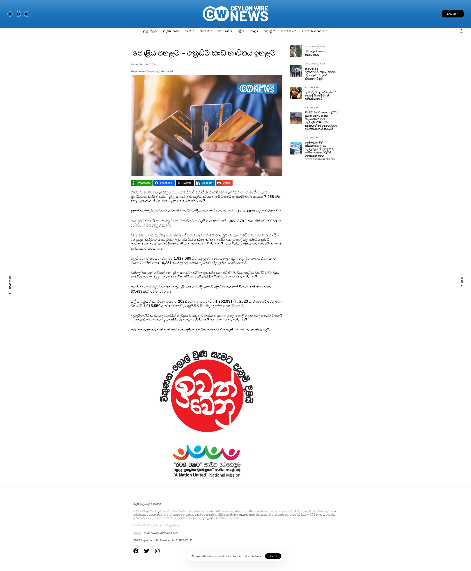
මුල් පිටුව (150, 31)
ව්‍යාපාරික (225, 31)
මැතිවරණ (171, 31)
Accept (273, 556)
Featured (167, 71)
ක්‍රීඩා (241, 31)
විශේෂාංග (289, 31)
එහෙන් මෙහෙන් (315, 31)
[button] (461, 31)
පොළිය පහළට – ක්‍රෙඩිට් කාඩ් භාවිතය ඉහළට (204, 53)
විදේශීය (206, 31)
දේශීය (189, 31)
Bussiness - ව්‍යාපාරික (144, 71)
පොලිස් (269, 31)
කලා (254, 31)
